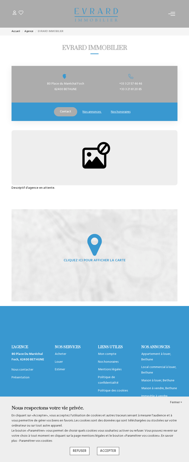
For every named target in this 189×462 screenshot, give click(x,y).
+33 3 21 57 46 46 (130, 83)
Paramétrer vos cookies (35, 441)
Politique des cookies (113, 390)
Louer (59, 362)
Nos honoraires (120, 111)
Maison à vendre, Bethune (159, 388)
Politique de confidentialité (108, 380)
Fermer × (176, 402)
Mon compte (107, 354)
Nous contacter (22, 369)
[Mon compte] (14, 14)
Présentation (21, 377)
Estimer (60, 369)
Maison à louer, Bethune (157, 380)
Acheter (60, 354)
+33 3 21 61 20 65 (131, 89)
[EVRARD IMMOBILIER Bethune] (96, 13)
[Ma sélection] (21, 14)
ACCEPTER (108, 451)
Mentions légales (109, 369)
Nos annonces (92, 111)
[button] (130, 76)
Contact (65, 111)
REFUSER (79, 451)
